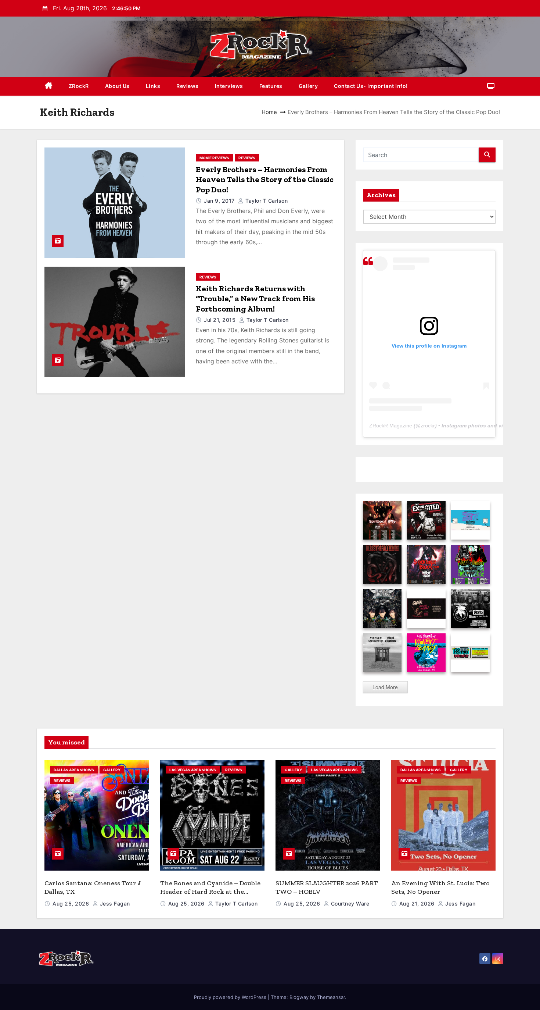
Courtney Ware (349, 903)
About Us (117, 86)
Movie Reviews (214, 158)
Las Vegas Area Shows (192, 770)
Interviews (229, 86)
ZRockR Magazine (390, 425)
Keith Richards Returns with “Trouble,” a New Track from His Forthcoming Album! (255, 299)
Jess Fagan (114, 903)
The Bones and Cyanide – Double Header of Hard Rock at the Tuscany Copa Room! (210, 891)
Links (153, 86)
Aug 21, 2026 (417, 903)
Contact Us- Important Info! (371, 86)
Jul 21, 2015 (220, 320)
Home (269, 112)
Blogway (299, 997)
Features (270, 86)
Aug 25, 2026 (72, 903)
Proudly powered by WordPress (231, 997)
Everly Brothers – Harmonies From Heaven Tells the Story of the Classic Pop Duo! (265, 179)
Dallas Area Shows (74, 770)
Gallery (308, 86)
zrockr (428, 425)
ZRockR (79, 86)
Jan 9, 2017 (220, 201)
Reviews (187, 86)
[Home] (49, 86)
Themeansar (331, 997)
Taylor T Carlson (266, 201)
